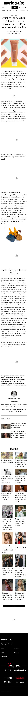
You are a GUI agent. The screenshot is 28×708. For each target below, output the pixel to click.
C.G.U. (2, 648)
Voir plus (14, 606)
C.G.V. (2, 652)
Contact (16, 652)
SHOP (15, 7)
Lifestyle (22, 10)
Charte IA (17, 648)
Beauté (9, 10)
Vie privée (4, 656)
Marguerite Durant (15, 31)
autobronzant (9, 73)
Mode (3, 10)
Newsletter (22, 7)
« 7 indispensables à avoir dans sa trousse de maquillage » (13, 381)
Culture (15, 10)
